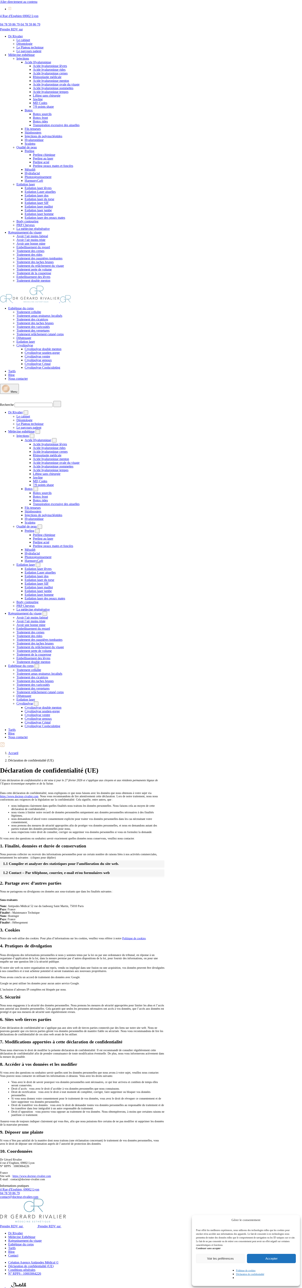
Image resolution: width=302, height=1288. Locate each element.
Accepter (271, 1258)
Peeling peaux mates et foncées (53, 166)
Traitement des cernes (30, 251)
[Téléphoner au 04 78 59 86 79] (3, 1286)
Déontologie (24, 43)
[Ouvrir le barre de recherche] (3, 399)
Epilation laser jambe (38, 210)
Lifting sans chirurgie (46, 95)
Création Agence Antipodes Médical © (33, 1262)
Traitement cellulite (28, 312)
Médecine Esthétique (21, 1237)
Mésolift (30, 169)
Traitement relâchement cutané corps (40, 334)
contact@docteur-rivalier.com (19, 1197)
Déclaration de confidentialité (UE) (31, 1266)
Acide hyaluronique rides (49, 69)
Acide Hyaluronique (38, 62)
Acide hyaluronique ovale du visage (56, 84)
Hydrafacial (32, 173)
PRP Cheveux (25, 225)
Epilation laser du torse (39, 199)
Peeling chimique (44, 154)
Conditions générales (21, 1270)
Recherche (7, 404)
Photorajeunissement (38, 177)
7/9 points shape (43, 106)
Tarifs (12, 371)
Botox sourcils (42, 114)
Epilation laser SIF (37, 203)
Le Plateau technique (30, 47)
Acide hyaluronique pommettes (53, 88)
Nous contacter (18, 378)
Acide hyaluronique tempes (50, 92)
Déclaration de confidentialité (250, 1274)
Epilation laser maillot (39, 206)
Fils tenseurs (33, 129)
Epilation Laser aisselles (40, 191)
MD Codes (40, 103)
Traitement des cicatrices (32, 319)
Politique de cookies (246, 1270)
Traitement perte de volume (34, 269)
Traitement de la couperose (33, 273)
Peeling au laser (43, 158)
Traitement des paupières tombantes (39, 258)
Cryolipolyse (24, 345)
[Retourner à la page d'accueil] (35, 301)
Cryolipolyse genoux (38, 360)
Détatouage (23, 338)
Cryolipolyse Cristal (38, 364)
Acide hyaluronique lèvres (50, 66)
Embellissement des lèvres (33, 277)
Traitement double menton (33, 280)
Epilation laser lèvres (38, 188)
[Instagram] (9, 9)
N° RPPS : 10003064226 (24, 1273)
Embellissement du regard (33, 247)
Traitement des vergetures (33, 330)
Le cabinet (23, 40)
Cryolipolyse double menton (43, 349)
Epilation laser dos (36, 195)
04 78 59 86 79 (10, 1193)
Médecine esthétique (21, 55)
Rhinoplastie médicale (47, 77)
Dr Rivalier (15, 36)
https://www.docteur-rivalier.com (19, 796)
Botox (29, 110)
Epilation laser (25, 184)
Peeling (29, 151)
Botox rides (40, 121)
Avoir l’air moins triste (30, 240)
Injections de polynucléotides (43, 136)
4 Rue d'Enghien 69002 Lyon (19, 16)
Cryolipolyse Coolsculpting (42, 367)
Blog (11, 375)
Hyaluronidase (34, 140)
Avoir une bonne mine (30, 243)
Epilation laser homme (39, 214)
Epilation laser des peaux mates (45, 217)
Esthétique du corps (21, 308)
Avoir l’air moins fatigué (32, 236)
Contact (13, 1255)
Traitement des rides (29, 254)
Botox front (40, 117)
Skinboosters (33, 132)
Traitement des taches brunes (35, 262)
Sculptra (30, 143)
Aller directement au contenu (18, 1)
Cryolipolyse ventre (37, 356)
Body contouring (27, 221)
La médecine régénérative (33, 228)
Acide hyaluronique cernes (50, 73)
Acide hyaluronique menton (51, 80)
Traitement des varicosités (33, 327)
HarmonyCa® (34, 180)
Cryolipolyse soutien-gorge (42, 352)
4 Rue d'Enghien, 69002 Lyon (19, 1189)
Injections (22, 58)
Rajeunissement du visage (25, 232)
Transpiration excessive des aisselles (56, 125)
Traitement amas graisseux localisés (39, 315)
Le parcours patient (28, 51)
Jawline (38, 99)
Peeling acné (41, 162)
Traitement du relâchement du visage (40, 265)
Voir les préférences (220, 1258)
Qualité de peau (26, 147)
